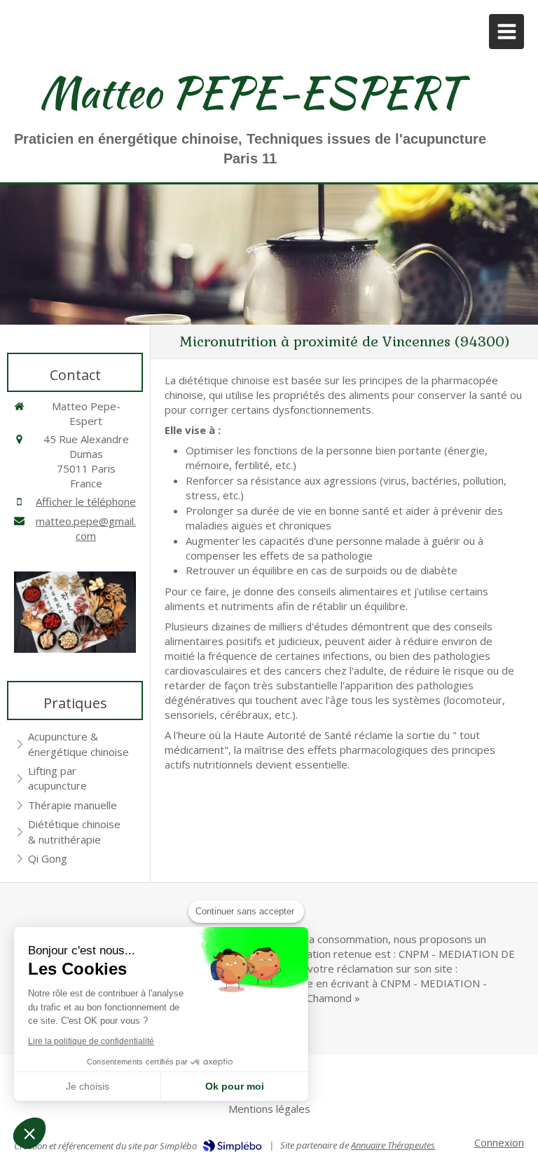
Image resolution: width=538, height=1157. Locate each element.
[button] (29, 1133)
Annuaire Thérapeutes (393, 1145)
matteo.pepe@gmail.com (86, 528)
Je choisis (87, 1086)
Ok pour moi (234, 1086)
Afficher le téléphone (86, 501)
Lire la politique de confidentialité (91, 1041)
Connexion (499, 1142)
